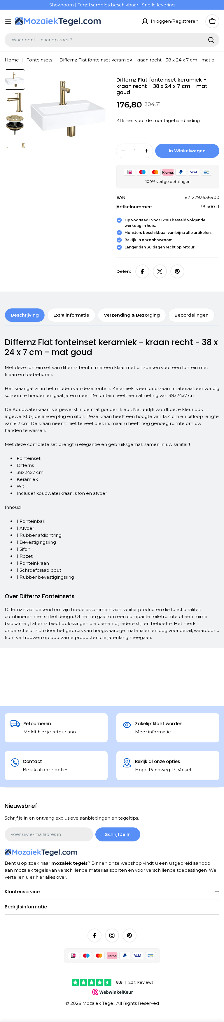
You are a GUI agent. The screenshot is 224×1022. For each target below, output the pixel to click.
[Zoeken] (211, 39)
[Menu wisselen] (8, 21)
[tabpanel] (112, 489)
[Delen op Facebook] (142, 271)
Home (12, 60)
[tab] (25, 315)
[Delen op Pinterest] (177, 271)
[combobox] (112, 40)
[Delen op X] (160, 271)
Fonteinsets (39, 60)
